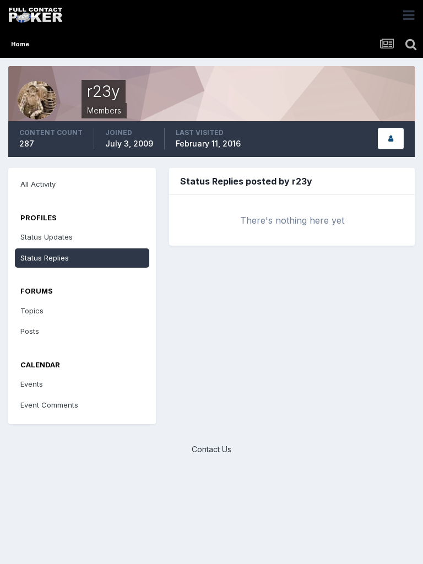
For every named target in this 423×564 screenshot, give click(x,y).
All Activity (38, 184)
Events (31, 383)
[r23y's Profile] (391, 138)
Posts (29, 331)
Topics (32, 310)
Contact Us (211, 449)
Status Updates (46, 236)
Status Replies (44, 257)
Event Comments (49, 404)
